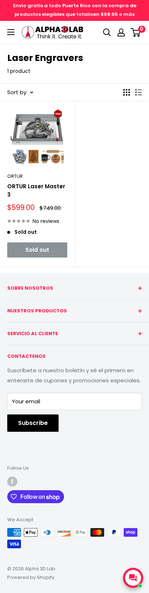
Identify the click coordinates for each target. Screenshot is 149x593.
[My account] (121, 32)
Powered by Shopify (30, 577)
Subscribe (33, 423)
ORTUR (15, 176)
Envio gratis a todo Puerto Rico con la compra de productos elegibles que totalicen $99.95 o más (74, 10)
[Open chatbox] (133, 578)
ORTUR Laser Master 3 (36, 190)
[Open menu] (10, 32)
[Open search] (107, 32)
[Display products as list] (138, 92)
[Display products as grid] (126, 92)
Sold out (37, 250)
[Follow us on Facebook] (12, 481)
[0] (135, 32)
